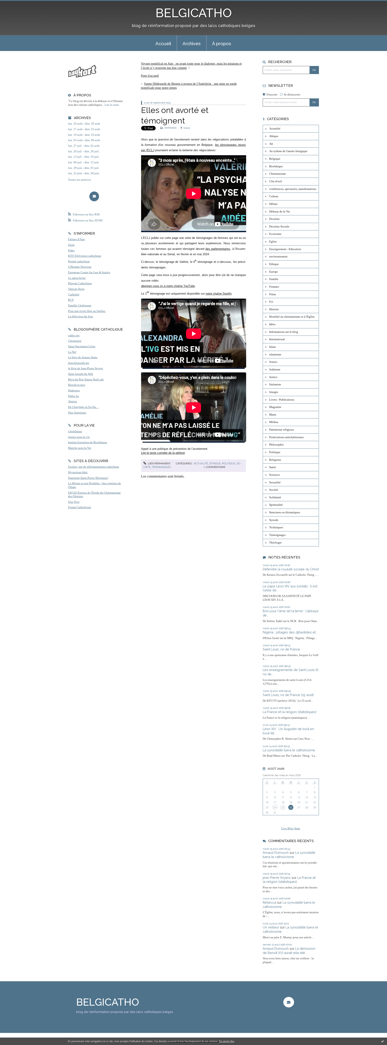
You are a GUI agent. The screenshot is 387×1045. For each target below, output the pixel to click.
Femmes (274, 286)
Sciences (274, 474)
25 (283, 807)
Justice (273, 377)
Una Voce (74, 501)
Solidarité (275, 497)
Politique (228, 463)
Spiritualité (276, 504)
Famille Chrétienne (79, 305)
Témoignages (161, 467)
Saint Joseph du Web (80, 374)
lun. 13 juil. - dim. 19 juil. (83, 156)
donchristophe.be (78, 363)
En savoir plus (226, 1041)
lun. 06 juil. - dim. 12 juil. (83, 162)
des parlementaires (217, 249)
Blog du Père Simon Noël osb (86, 379)
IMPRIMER (169, 128)
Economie (275, 234)
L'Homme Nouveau (79, 266)
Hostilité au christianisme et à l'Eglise (292, 316)
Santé (272, 467)
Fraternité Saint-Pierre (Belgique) (88, 478)
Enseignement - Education (285, 249)
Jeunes (273, 361)
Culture (273, 196)
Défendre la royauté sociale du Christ (291, 569)
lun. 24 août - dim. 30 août (84, 123)
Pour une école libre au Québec (87, 311)
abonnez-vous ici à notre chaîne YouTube (168, 286)
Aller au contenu (14, 4)
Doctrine (274, 219)
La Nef (72, 352)
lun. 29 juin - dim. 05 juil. (83, 168)
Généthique (75, 431)
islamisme (275, 354)
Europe (273, 271)
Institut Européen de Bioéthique (87, 442)
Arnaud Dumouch (276, 852)
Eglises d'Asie (76, 239)
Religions (275, 459)
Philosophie (276, 444)
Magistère (275, 407)
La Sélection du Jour (80, 316)
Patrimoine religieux (281, 429)
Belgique (274, 158)
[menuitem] (163, 43)
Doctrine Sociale (279, 226)
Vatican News (76, 289)
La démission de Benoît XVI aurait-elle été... (289, 951)
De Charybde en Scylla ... (83, 407)
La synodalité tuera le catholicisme (289, 750)
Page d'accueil (150, 75)
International (277, 339)
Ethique (215, 463)
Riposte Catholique (80, 283)
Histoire (274, 309)
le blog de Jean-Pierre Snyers (85, 368)
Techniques (276, 527)
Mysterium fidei (78, 472)
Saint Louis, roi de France (281, 649)
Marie (272, 414)
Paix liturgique (77, 412)
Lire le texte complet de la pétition (163, 453)
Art (271, 143)
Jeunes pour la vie (79, 437)
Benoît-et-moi (76, 385)
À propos (221, 43)
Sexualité (275, 482)
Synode (273, 520)
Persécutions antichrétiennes (286, 437)
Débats (273, 204)
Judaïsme (274, 369)
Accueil (163, 43)
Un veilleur (271, 927)
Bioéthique (276, 166)
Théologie (275, 542)
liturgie (273, 392)
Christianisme (277, 173)
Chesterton (74, 340)
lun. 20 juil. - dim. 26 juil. (83, 151)
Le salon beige (77, 278)
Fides (71, 250)
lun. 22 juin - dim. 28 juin (83, 173)
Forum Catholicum (79, 507)
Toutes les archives (79, 179)
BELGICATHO (193, 13)
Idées (272, 324)
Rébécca (269, 902)
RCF (71, 300)
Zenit (71, 244)
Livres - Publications (281, 399)
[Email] (94, 196)
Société (273, 489)
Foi (271, 301)
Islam (272, 346)
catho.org (74, 335)
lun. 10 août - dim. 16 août (84, 134)
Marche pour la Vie (79, 448)
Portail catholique (79, 261)
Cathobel (73, 294)
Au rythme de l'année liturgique (288, 151)
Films (272, 294)
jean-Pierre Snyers (277, 877)
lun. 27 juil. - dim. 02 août (84, 145)
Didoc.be (73, 396)
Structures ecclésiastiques (284, 512)
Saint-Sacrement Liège (81, 346)
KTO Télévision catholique (84, 255)
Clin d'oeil (275, 181)
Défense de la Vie (279, 211)
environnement (278, 256)
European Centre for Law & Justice (89, 272)
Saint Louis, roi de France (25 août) (288, 695)
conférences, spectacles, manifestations (292, 189)
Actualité (201, 463)
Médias (273, 422)
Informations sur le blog (283, 331)
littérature (275, 384)
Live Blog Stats (290, 828)
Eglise (273, 241)
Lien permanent (159, 463)
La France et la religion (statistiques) (289, 712)
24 (274, 807)
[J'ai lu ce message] (382, 1041)
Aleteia (72, 401)
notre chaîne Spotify (219, 293)
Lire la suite (112, 104)
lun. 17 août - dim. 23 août (84, 129)
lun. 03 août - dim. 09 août (84, 140)
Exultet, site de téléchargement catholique (93, 466)
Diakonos (74, 390)
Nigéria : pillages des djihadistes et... (290, 632)
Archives (192, 43)
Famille (273, 279)
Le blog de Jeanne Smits (82, 357)
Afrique (273, 136)
